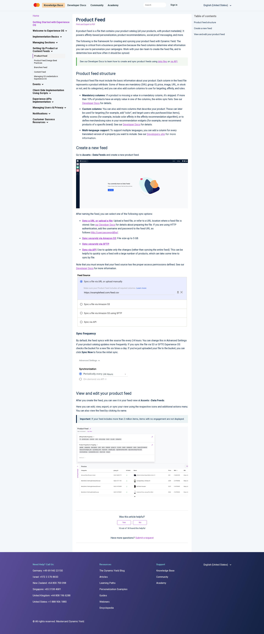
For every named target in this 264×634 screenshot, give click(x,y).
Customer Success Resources (44, 121)
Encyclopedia (106, 607)
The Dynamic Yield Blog (112, 570)
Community (96, 5)
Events (37, 84)
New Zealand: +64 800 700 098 (49, 583)
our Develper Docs (105, 224)
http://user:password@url (104, 232)
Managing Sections (44, 42)
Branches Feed (40, 67)
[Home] (37, 6)
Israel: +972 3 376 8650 (45, 576)
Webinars (104, 601)
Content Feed (40, 72)
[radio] (124, 522)
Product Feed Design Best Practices (45, 61)
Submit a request (144, 537)
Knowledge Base (53, 5)
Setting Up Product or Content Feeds (45, 50)
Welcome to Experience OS (48, 30)
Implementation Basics (46, 36)
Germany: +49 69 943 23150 (48, 570)
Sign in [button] (173, 5)
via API (173, 61)
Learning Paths (107, 583)
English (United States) (216, 5)
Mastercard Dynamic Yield (70, 621)
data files (162, 61)
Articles (103, 576)
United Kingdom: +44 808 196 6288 (51, 595)
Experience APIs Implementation (42, 100)
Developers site (156, 134)
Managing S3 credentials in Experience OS (46, 77)
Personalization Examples (113, 589)
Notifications (40, 113)
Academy (113, 5)
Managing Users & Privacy (48, 107)
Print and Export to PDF (85, 24)
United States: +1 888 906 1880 (50, 601)
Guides (103, 595)
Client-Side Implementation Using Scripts (48, 92)
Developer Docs (76, 5)
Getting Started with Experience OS (51, 24)
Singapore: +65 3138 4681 (47, 589)
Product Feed (40, 56)
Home (36, 15)
